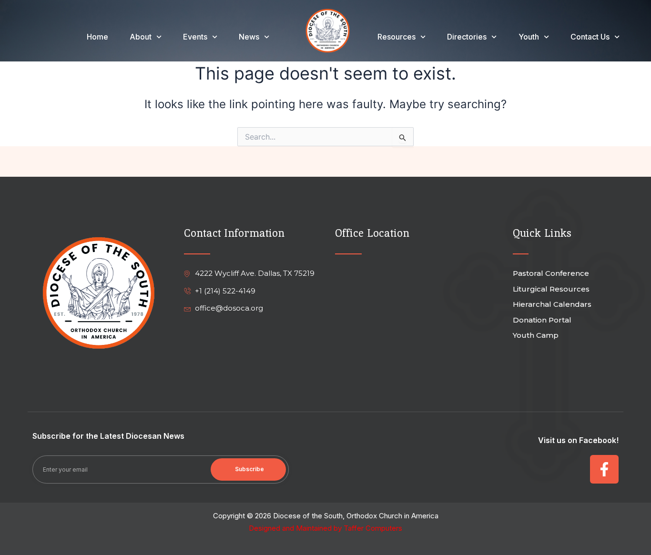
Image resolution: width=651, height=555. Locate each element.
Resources (396, 36)
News (249, 36)
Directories (467, 36)
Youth (529, 36)
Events (195, 36)
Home (97, 36)
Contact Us (590, 36)
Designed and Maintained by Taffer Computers (325, 528)
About (141, 36)
